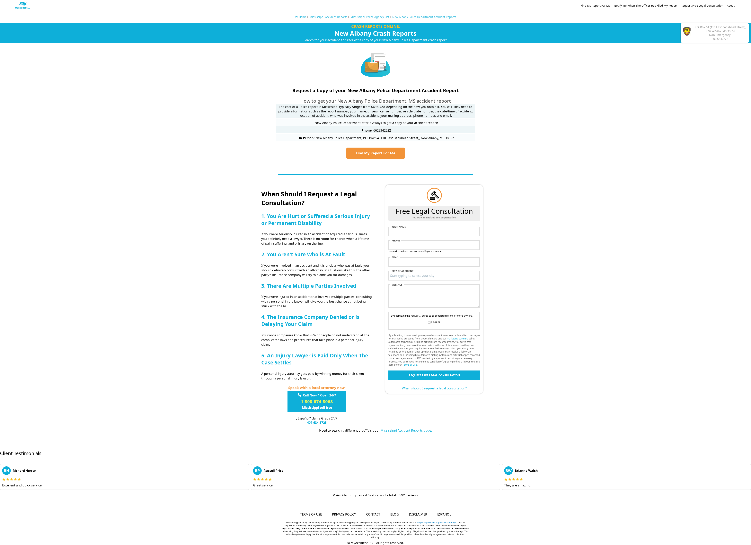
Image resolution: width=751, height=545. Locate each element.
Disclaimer (418, 514)
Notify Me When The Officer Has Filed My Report (645, 5)
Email (395, 257)
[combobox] (434, 276)
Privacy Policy (344, 514)
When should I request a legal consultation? (434, 388)
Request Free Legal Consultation (702, 5)
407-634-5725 (317, 422)
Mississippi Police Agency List (369, 17)
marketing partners (457, 338)
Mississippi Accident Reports (328, 17)
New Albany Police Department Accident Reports (424, 17)
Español (444, 514)
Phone (396, 241)
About (731, 5)
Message (397, 285)
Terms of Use (409, 364)
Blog (394, 514)
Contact (373, 514)
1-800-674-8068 (317, 401)
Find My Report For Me (595, 5)
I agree (435, 322)
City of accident (402, 271)
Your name (399, 227)
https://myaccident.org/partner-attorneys (436, 522)
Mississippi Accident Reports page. (406, 430)
